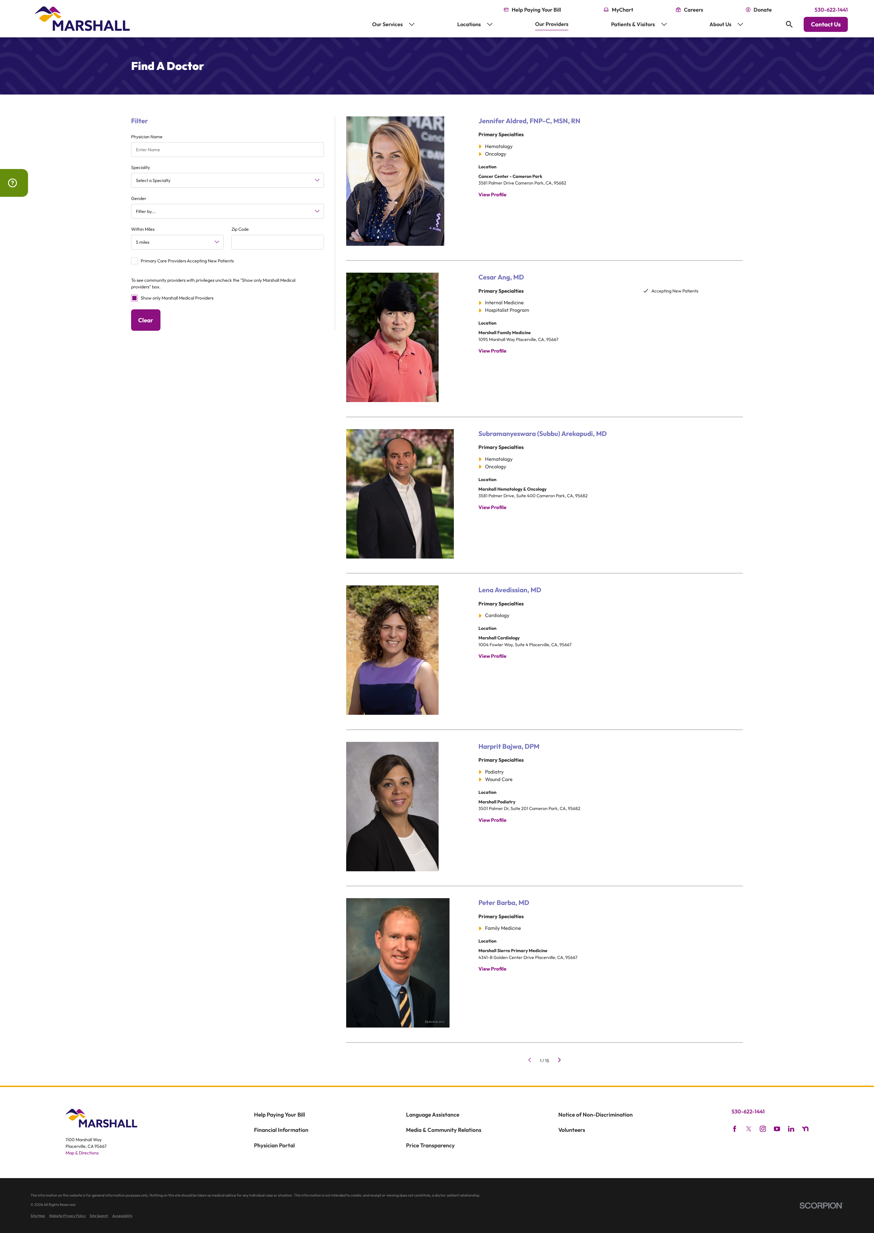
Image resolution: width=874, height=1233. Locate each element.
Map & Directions (82, 1153)
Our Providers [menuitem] (551, 24)
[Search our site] (789, 24)
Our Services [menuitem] (387, 24)
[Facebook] (735, 1129)
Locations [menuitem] (469, 24)
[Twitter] (749, 1129)
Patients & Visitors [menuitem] (633, 24)
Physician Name (147, 136)
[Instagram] (763, 1129)
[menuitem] (37, 1215)
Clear (145, 320)
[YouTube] (777, 1129)
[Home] (82, 18)
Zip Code (240, 229)
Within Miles (143, 229)
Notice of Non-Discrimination (595, 1114)
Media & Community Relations (443, 1129)
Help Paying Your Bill (279, 1114)
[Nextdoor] (805, 1129)
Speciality (140, 167)
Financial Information (281, 1129)
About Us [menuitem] (720, 24)
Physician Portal (274, 1145)
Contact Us (826, 24)
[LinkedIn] (791, 1129)
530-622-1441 (831, 10)
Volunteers (571, 1129)
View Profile (492, 194)
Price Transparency (430, 1145)
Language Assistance (432, 1114)
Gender (138, 198)
